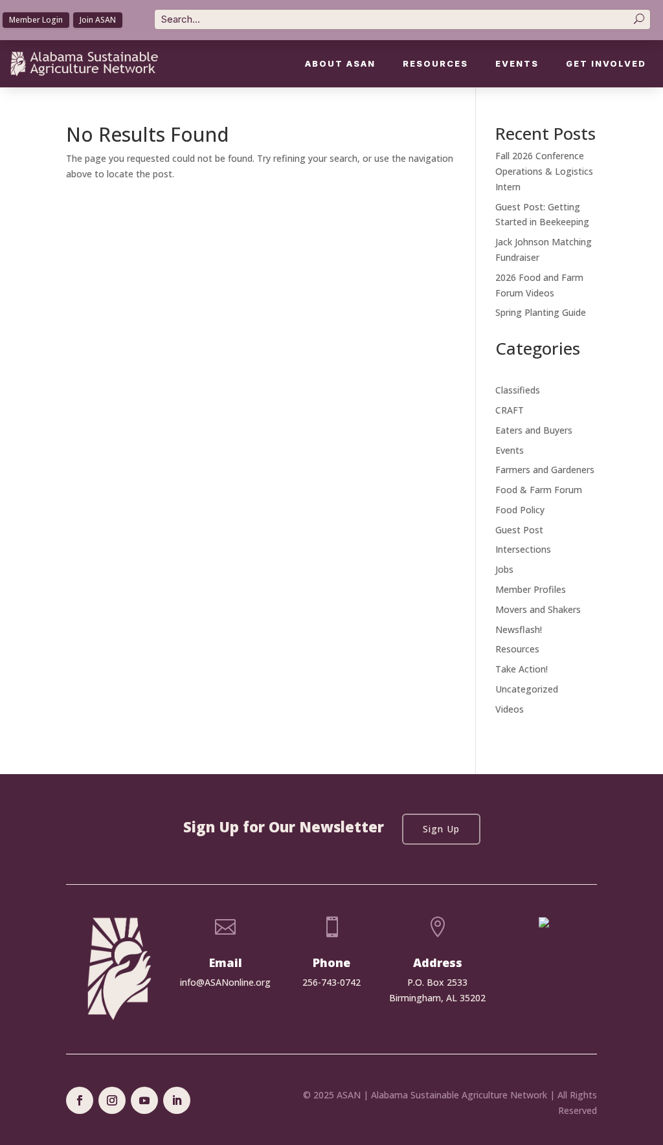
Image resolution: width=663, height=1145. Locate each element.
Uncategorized (526, 689)
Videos (509, 709)
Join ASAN (98, 19)
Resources (435, 64)
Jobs (504, 569)
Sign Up (441, 829)
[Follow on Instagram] (112, 1100)
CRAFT (509, 410)
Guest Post (519, 530)
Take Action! (521, 669)
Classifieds (517, 390)
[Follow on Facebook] (79, 1100)
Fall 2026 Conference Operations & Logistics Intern (544, 171)
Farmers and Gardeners (544, 469)
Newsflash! (518, 629)
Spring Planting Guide (540, 312)
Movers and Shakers (538, 609)
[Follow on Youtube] (144, 1100)
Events (517, 64)
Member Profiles (530, 589)
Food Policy (520, 510)
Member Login (36, 19)
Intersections (523, 549)
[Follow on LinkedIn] (176, 1100)
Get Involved (606, 64)
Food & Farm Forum (538, 490)
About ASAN (340, 64)
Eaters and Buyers (533, 430)
